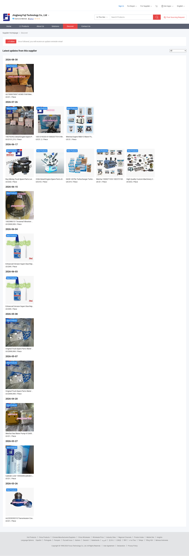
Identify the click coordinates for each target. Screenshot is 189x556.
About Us (40, 26)
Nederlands (95, 540)
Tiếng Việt (149, 540)
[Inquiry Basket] (156, 6)
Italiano (77, 540)
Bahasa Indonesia (162, 540)
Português (47, 540)
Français (57, 540)
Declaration (121, 546)
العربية (104, 540)
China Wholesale (84, 537)
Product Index (139, 537)
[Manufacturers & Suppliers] (19, 5)
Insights (159, 537)
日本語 (118, 540)
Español (38, 540)
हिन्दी (125, 540)
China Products (44, 537)
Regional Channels (124, 537)
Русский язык (67, 540)
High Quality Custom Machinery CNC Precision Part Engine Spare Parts (154, 179)
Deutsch (86, 540)
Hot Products (31, 537)
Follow (12, 41)
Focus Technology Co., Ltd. (77, 546)
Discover (70, 26)
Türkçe (140, 540)
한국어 (111, 540)
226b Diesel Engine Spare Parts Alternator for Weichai (57, 179)
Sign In (121, 6)
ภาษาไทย (132, 540)
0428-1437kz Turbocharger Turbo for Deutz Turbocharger (89, 179)
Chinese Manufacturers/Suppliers (63, 537)
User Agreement (108, 546)
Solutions (55, 26)
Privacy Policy (133, 546)
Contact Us (85, 26)
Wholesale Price (98, 537)
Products (25, 26)
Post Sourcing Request (175, 17)
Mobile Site (150, 537)
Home (8, 26)
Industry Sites (111, 537)
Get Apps (167, 6)
